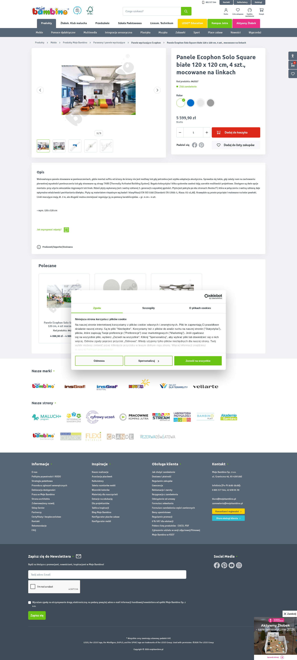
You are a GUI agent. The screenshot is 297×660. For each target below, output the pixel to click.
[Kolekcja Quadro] (70, 436)
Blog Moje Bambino (101, 512)
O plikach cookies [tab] (200, 307)
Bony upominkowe (161, 512)
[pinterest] (224, 565)
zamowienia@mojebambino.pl (227, 503)
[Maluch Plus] (47, 416)
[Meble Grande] (120, 436)
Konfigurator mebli (101, 521)
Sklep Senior (38, 507)
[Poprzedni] (40, 90)
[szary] (210, 103)
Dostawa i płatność (161, 476)
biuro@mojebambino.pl (224, 498)
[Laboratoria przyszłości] (182, 416)
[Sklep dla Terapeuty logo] (174, 384)
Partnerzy (37, 512)
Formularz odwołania (162, 503)
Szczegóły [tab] (148, 307)
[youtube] (232, 565)
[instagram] (239, 565)
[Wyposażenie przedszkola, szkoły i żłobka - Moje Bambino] (50, 10)
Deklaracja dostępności (43, 490)
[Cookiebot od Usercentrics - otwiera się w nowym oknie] (207, 296)
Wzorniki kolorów (100, 490)
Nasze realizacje (100, 472)
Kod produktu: (60, 330)
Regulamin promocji (162, 516)
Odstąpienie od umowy (163, 498)
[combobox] (157, 11)
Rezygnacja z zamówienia (165, 494)
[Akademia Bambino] (228, 416)
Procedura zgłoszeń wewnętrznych (49, 485)
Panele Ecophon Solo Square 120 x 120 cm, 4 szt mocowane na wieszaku (64, 324)
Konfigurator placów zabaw (105, 516)
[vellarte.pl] (206, 384)
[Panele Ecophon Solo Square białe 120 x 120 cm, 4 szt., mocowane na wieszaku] (64, 296)
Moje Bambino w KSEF (163, 534)
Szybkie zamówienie (249, 15)
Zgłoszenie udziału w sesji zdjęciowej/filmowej (176, 530)
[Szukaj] (186, 11)
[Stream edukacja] (161, 416)
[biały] (180, 103)
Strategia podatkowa (42, 481)
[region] (98, 102)
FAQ (34, 530)
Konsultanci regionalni (227, 511)
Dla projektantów (100, 503)
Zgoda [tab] (97, 307)
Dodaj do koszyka (236, 132)
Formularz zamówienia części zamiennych (173, 507)
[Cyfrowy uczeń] (100, 416)
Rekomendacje (39, 525)
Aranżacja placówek (102, 476)
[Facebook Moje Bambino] (217, 565)
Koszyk (261, 14)
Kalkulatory (242, 2)
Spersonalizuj (146, 360)
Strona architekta (41, 498)
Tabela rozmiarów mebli (104, 485)
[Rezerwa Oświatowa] (157, 436)
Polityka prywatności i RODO (46, 476)
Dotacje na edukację (102, 498)
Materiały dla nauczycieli (105, 494)
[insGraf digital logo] (110, 384)
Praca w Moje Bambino (43, 494)
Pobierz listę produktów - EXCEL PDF (170, 525)
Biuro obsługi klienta (227, 518)
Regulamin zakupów (162, 481)
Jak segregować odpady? (49, 229)
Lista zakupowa (237, 14)
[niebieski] (190, 103)
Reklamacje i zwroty (162, 490)
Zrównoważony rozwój (43, 503)
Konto (226, 14)
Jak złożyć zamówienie (163, 472)
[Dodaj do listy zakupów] (80, 281)
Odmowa (99, 360)
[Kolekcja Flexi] (93, 436)
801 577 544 (211, 2)
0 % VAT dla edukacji (162, 521)
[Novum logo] (142, 384)
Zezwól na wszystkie (198, 360)
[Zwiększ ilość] (207, 132)
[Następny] (157, 90)
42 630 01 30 (233, 490)
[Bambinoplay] (205, 416)
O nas (34, 472)
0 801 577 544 (219, 490)
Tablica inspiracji (100, 507)
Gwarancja (157, 485)
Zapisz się (36, 615)
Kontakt (226, 2)
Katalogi (258, 2)
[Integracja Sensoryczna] (73, 416)
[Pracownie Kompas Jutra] (133, 416)
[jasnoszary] (200, 103)
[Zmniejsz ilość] (180, 132)
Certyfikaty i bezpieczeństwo (46, 516)
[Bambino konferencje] (44, 436)
